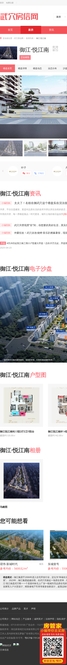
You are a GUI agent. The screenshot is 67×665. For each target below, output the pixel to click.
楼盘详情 (22, 68)
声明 (33, 608)
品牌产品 (16, 608)
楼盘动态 (37, 68)
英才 (26, 608)
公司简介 (4, 608)
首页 (10, 29)
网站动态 (15, 618)
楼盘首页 (7, 68)
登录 (2, 3)
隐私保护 (61, 618)
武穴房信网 (18, 38)
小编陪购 (6, 202)
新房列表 (30, 38)
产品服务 (27, 618)
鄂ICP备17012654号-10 (36, 637)
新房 (30, 29)
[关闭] (64, 625)
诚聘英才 (38, 618)
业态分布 (52, 68)
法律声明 (49, 618)
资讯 (51, 29)
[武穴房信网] (20, 16)
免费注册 (10, 3)
